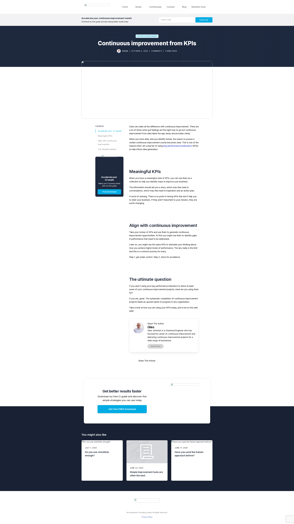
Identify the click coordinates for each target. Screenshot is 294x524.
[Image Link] (119, 51)
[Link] (137, 366)
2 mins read (171, 51)
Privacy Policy (147, 517)
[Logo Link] (147, 500)
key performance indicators (177, 146)
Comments (156, 51)
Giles (125, 51)
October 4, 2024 (139, 51)
